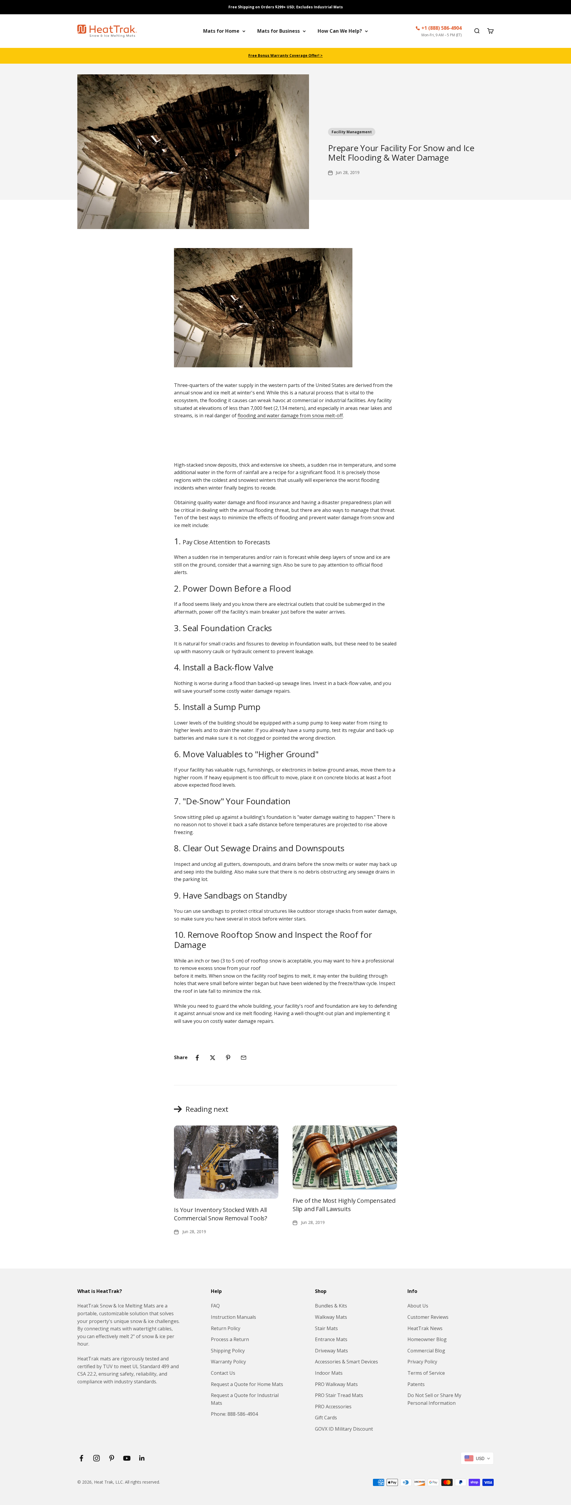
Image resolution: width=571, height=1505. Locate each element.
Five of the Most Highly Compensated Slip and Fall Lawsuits (344, 1205)
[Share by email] (244, 1058)
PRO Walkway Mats (336, 1384)
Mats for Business (278, 31)
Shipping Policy (228, 1350)
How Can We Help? (340, 31)
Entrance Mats (331, 1339)
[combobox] (477, 1458)
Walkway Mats (331, 1317)
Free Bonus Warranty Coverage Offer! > (285, 55)
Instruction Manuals (233, 1317)
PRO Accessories (333, 1406)
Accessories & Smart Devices (346, 1361)
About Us (417, 1305)
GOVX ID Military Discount (344, 1429)
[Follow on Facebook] (81, 1458)
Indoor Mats (329, 1373)
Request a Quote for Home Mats (247, 1384)
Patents (416, 1384)
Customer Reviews (427, 1317)
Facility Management (352, 131)
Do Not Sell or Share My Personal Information (434, 1399)
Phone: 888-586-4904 (234, 1414)
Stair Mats (326, 1328)
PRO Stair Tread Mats (339, 1395)
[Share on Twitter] (213, 1058)
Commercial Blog (426, 1350)
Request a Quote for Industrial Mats (245, 1399)
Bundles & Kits (331, 1305)
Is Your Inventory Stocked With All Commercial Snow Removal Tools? (220, 1214)
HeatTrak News (425, 1328)
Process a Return (230, 1339)
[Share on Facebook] (197, 1058)
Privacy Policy (422, 1361)
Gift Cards (326, 1417)
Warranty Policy (228, 1361)
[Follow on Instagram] (96, 1458)
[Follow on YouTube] (127, 1458)
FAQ (215, 1305)
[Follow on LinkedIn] (142, 1458)
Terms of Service (426, 1373)
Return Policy (225, 1328)
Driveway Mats (331, 1350)
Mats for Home (221, 31)
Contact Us (223, 1373)
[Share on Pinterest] (228, 1058)
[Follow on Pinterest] (112, 1458)
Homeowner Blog (427, 1339)
